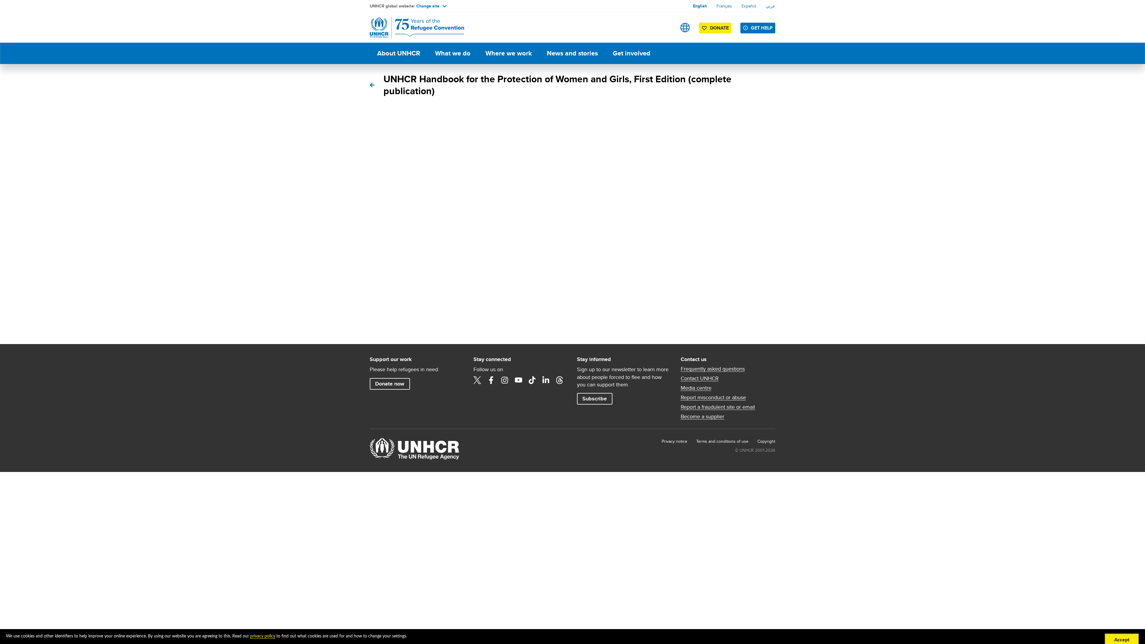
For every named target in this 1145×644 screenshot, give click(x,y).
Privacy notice (674, 441)
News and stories (572, 53)
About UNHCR (398, 53)
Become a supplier (702, 416)
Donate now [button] (389, 384)
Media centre (696, 388)
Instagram (505, 380)
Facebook (491, 380)
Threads (560, 380)
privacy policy (262, 636)
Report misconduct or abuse (713, 397)
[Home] (411, 27)
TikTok (532, 380)
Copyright (766, 441)
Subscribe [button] (594, 398)
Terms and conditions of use (722, 441)
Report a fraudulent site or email (718, 407)
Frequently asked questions (713, 369)
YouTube (518, 380)
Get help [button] (762, 27)
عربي (770, 6)
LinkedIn (546, 380)
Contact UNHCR (700, 378)
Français (724, 6)
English (700, 6)
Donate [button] (719, 27)
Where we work (508, 53)
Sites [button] (685, 27)
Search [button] (666, 27)
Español (749, 6)
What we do (453, 53)
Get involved (631, 53)
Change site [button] (428, 6)
